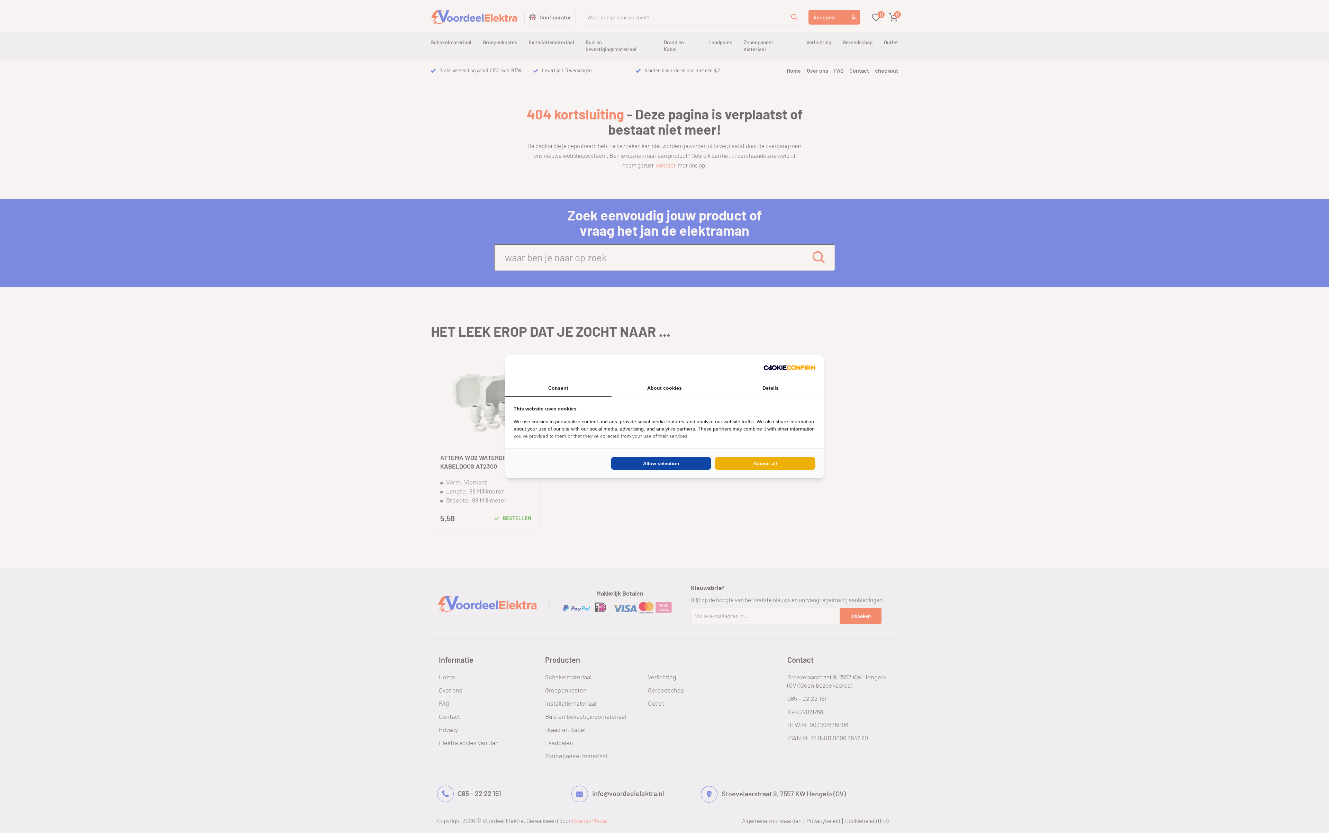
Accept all (765, 463)
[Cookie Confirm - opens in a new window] (789, 367)
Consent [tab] (558, 388)
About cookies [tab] (664, 388)
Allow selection (661, 463)
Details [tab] (770, 388)
